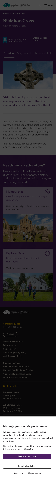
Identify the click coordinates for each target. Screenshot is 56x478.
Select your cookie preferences (28, 473)
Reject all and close (27, 466)
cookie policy (27, 449)
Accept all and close (27, 456)
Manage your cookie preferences (25, 426)
